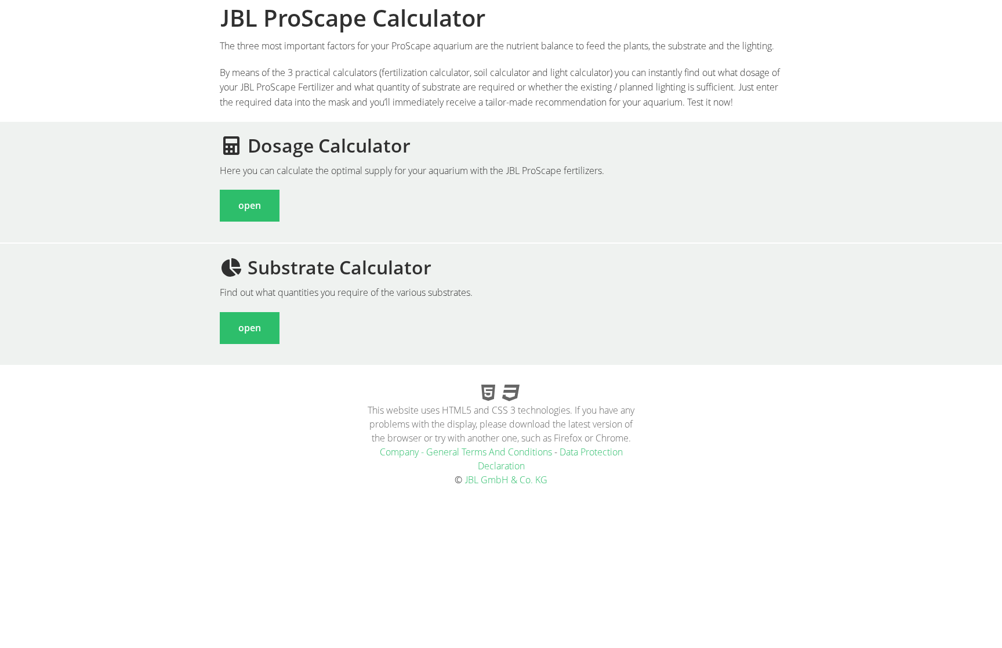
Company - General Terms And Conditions (466, 452)
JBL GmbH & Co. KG (505, 479)
